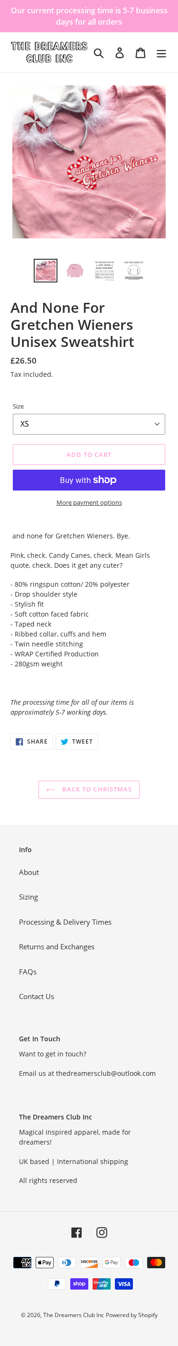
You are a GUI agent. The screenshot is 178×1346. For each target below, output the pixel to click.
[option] (45, 270)
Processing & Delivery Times (65, 922)
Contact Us (36, 996)
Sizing (28, 896)
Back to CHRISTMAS (96, 789)
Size (18, 406)
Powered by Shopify (132, 1315)
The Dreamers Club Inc (73, 1315)
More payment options (89, 502)
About (29, 872)
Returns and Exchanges (56, 946)
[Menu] (161, 52)
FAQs (28, 971)
